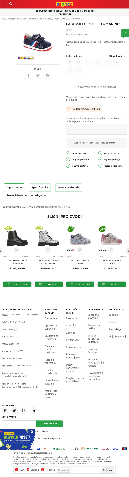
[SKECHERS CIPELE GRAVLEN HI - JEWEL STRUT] (17, 239)
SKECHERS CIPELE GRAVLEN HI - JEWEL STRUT (17, 263)
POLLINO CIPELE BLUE (80, 262)
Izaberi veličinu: (74, 56)
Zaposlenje (115, 329)
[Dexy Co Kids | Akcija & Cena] (64, 4)
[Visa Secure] (38, 449)
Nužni (22, 470)
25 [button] (117, 63)
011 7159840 (17, 322)
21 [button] (79, 63)
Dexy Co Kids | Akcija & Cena (14, 19)
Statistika (35, 470)
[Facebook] (28, 75)
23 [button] (98, 63)
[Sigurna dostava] (68, 165)
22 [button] (89, 63)
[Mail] (47, 75)
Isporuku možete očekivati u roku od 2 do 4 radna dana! (64, 10)
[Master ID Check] (46, 449)
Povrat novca (73, 347)
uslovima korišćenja (39, 431)
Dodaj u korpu (19, 284)
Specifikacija (40, 187)
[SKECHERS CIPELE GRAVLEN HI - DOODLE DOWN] (49, 239)
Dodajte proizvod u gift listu (86, 109)
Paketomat (72, 318)
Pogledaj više (65, 14)
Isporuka (71, 325)
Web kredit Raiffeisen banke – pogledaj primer (94, 143)
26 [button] (70, 72)
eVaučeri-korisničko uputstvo (93, 338)
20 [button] (70, 63)
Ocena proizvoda (68, 187)
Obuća (41, 19)
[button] (16, 249)
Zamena (70, 332)
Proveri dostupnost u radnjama (26, 195)
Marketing (50, 470)
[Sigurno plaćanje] (100, 159)
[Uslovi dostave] (68, 153)
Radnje (113, 322)
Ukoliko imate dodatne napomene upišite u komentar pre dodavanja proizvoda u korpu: (93, 120)
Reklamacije (73, 340)
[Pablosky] (26, 57)
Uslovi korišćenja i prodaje (72, 367)
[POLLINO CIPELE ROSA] (112, 239)
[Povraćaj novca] (100, 153)
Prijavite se (49, 423)
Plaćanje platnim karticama (50, 349)
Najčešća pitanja (118, 336)
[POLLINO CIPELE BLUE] (80, 239)
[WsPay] (74, 449)
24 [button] (107, 63)
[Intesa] (90, 449)
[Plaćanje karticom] (100, 165)
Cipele (49, 19)
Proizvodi (32, 19)
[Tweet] (38, 75)
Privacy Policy (54, 438)
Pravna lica (51, 318)
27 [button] (79, 72)
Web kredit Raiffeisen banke (51, 393)
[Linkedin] (33, 410)
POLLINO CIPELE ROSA (112, 262)
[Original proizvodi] (68, 159)
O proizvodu (14, 187)
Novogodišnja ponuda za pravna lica (96, 376)
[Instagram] (24, 410)
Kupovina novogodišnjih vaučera (96, 362)
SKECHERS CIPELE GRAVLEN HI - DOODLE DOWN (49, 263)
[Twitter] (14, 410)
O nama (113, 314)
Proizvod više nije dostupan (97, 87)
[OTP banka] (59, 449)
